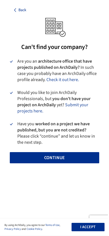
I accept (88, 227)
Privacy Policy (12, 229)
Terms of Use (52, 225)
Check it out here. (62, 80)
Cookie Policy (34, 229)
